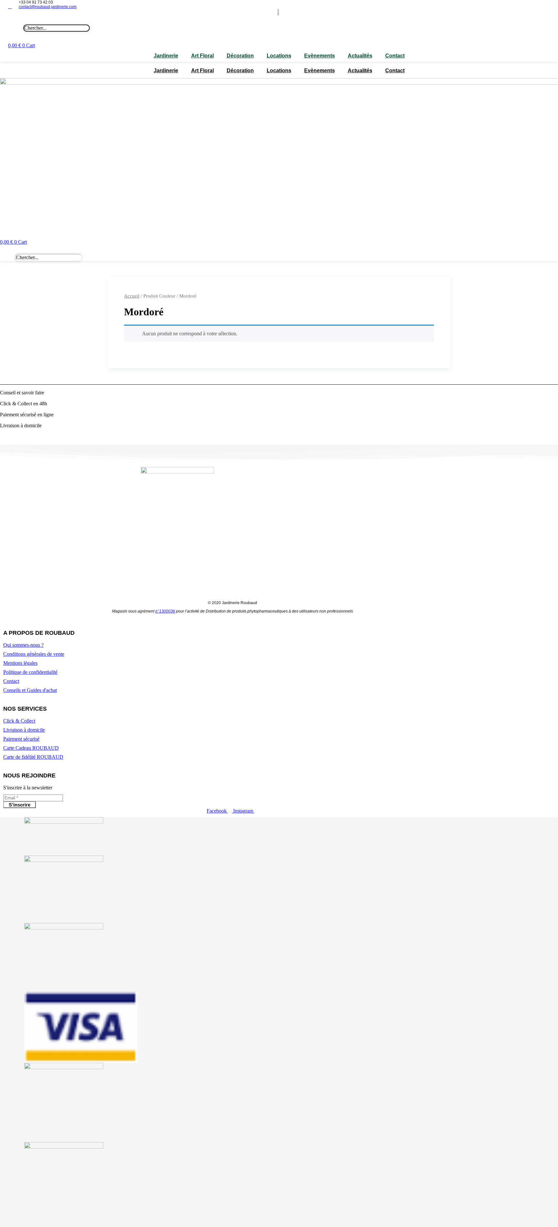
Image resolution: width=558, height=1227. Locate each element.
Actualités (360, 55)
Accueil (132, 296)
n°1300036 (165, 611)
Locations (279, 55)
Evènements (319, 55)
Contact (395, 55)
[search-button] (276, 19)
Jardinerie (166, 55)
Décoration (240, 55)
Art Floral (202, 55)
